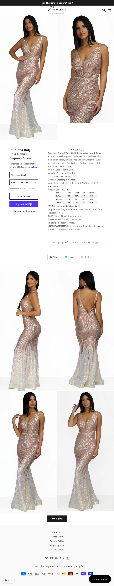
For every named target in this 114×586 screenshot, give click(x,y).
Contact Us (57, 536)
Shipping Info (60, 242)
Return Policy (57, 541)
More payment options (24, 210)
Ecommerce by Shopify (72, 566)
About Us (57, 532)
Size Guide (53, 186)
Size (13, 175)
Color (13, 182)
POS (54, 566)
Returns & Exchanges (86, 242)
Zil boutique (45, 566)
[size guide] (76, 197)
